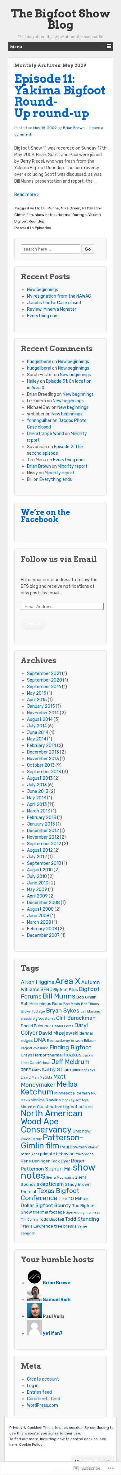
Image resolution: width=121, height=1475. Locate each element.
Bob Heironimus (36, 1003)
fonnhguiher (39, 420)
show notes (45, 215)
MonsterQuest (35, 1106)
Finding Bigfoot (70, 1047)
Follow (33, 623)
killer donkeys (83, 1070)
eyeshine (40, 1048)
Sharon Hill (58, 1169)
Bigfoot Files (65, 989)
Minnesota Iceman (72, 1092)
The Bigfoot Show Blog (60, 19)
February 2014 (41, 745)
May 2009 (37, 889)
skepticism (50, 1184)
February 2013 (41, 817)
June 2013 (37, 791)
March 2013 (38, 811)
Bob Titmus (90, 1004)
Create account (43, 1379)
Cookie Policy (31, 1444)
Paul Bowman (73, 1146)
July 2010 (37, 876)
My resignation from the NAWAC (59, 296)
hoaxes (73, 1054)
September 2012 (44, 843)
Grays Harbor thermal (42, 1054)
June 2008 (38, 915)
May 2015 (36, 693)
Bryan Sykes (62, 1010)
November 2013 (43, 758)
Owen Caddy (31, 1139)
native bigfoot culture (71, 1106)
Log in (32, 1385)
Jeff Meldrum (70, 1062)
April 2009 (37, 896)
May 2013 (36, 798)
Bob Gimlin (86, 996)
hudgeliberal (39, 361)
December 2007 (43, 935)
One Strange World (45, 433)
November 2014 (43, 713)
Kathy (36, 1070)
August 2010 (40, 870)
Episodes (43, 228)
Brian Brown (74, 128)
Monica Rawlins (46, 1099)
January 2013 (41, 824)
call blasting (90, 1011)
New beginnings (42, 289)
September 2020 (44, 680)
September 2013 (44, 771)
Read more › (26, 194)
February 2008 (42, 928)
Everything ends (43, 315)
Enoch (77, 1040)
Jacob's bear (40, 1063)
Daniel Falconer (36, 1025)
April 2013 (37, 804)
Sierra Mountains (60, 1178)
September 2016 (44, 686)
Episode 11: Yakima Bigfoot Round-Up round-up (59, 96)
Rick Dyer (61, 1160)
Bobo (57, 1003)
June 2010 (37, 883)
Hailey (33, 381)
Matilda (46, 1077)
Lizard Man (30, 1077)
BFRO (46, 989)
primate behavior (57, 1153)
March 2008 (39, 922)
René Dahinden (36, 1160)
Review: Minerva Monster (51, 309)
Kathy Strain (56, 1069)
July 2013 (37, 785)
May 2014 (36, 739)
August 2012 (40, 850)
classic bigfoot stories (38, 1019)
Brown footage (33, 1011)
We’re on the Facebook (45, 516)
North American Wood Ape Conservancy (52, 1121)
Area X (67, 981)
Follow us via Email (59, 559)
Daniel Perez (62, 1026)
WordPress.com (42, 1405)
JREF (26, 1069)
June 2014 (37, 732)
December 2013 (43, 752)
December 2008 (43, 902)
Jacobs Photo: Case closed (54, 302)
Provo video (83, 1154)
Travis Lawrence (37, 1226)
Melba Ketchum (49, 1088)
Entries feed (39, 1392)
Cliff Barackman (76, 1018)
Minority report (72, 466)
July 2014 (37, 726)
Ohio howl (82, 1130)
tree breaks (65, 1226)
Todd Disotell (51, 1219)
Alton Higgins (37, 982)
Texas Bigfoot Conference (50, 1194)
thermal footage (72, 215)
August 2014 (40, 719)
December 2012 (43, 830)
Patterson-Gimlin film (52, 1141)
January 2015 (41, 706)
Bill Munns (50, 208)
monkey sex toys (75, 1100)
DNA (40, 1039)
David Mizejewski (58, 1033)
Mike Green (70, 208)
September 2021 (44, 673)
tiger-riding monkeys (83, 1212)
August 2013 (40, 778)
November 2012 (43, 837)
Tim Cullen (29, 1220)
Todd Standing (82, 1219)
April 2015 (37, 699)
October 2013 (41, 765)
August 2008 (40, 909)
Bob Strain (71, 1004)
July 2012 (37, 857)
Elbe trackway (58, 1041)
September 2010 (44, 863)
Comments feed (43, 1398)
